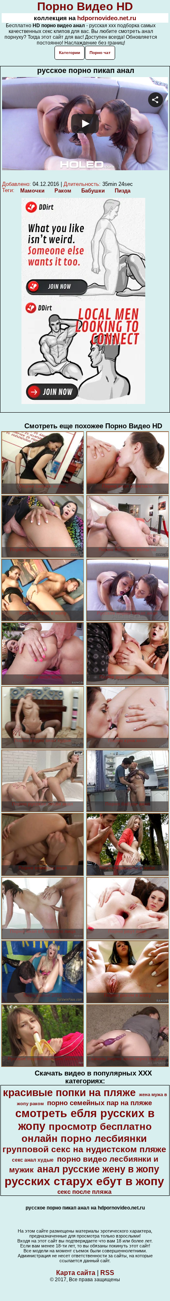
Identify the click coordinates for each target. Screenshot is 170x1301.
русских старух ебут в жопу (84, 1181)
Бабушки (93, 191)
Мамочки (32, 191)
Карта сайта (75, 1272)
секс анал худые (33, 1160)
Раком (62, 191)
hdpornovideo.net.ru (106, 17)
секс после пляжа (84, 1191)
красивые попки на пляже (69, 1092)
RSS (107, 1272)
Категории (69, 52)
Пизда (122, 191)
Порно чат (100, 52)
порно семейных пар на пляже (99, 1103)
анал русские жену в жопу (98, 1169)
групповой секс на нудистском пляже (84, 1149)
